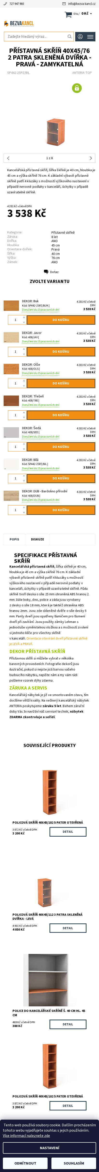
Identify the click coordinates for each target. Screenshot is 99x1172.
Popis (14, 539)
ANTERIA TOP (82, 72)
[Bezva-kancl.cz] (49, 23)
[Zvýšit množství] (25, 317)
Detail (68, 832)
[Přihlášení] (80, 36)
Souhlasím (74, 1163)
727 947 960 (16, 4)
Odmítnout (25, 1163)
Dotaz (54, 272)
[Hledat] (70, 36)
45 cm (55, 245)
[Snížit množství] (25, 322)
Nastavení (49, 1148)
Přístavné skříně (63, 232)
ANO (54, 262)
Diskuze (37, 539)
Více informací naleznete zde (26, 1135)
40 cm (55, 253)
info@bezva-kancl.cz (81, 4)
